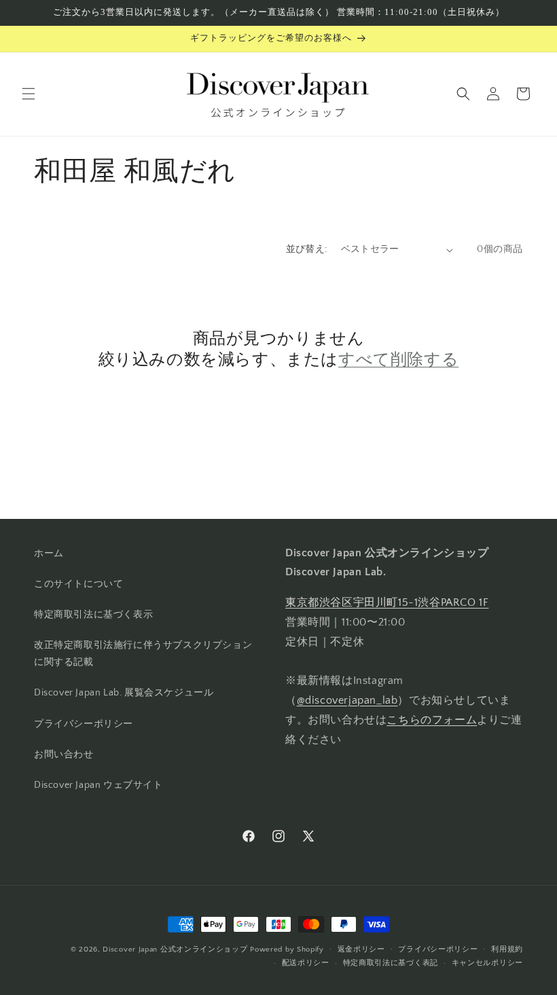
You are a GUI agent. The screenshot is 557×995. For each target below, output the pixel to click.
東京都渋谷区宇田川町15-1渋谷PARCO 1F (386, 602)
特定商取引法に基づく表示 (93, 614)
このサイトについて (78, 584)
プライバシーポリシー (83, 724)
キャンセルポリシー (487, 963)
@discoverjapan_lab (347, 700)
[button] (28, 94)
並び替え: (306, 249)
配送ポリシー (305, 963)
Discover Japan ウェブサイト (98, 785)
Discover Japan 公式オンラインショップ (175, 949)
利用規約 (507, 949)
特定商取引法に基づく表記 (390, 963)
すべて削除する (398, 359)
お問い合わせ (64, 754)
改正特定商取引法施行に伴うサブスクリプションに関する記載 (143, 654)
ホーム (49, 553)
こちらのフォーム (432, 720)
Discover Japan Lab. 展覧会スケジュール (123, 692)
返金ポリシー (361, 949)
